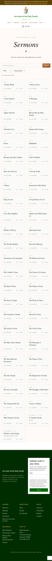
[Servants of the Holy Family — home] (26, 16)
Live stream (33, 22)
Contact (17, 22)
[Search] (29, 19)
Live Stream (23, 513)
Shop (21, 508)
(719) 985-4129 (24, 539)
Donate (21, 510)
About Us (39, 508)
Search (46, 65)
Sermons (5, 508)
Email (31, 473)
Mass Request (7, 530)
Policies (4, 542)
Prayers (4, 513)
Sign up (39, 490)
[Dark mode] (44, 22)
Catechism (5, 516)
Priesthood (40, 510)
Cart (40, 22)
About (9, 22)
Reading (5, 510)
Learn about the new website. (37, 3)
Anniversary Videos (8, 533)
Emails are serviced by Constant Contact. (38, 486)
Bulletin (24, 22)
